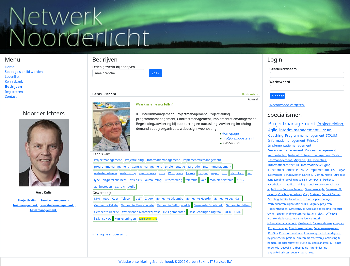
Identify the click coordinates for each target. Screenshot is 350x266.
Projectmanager (278, 228)
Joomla (190, 173)
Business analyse (318, 243)
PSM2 (303, 243)
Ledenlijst (12, 76)
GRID (237, 212)
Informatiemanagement (163, 160)
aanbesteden (103, 186)
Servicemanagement (55, 200)
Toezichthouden (278, 209)
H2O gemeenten (174, 212)
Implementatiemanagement (290, 145)
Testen (337, 155)
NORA (284, 199)
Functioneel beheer (301, 228)
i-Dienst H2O (102, 218)
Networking (275, 175)
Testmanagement (280, 160)
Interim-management (316, 155)
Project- (320, 213)
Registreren (14, 91)
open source (147, 173)
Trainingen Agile (315, 189)
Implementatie (175, 166)
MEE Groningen (125, 218)
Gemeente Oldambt (169, 198)
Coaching (276, 135)
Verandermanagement (286, 150)
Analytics (338, 223)
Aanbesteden (277, 155)
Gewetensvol (297, 209)
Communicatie (324, 175)
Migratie (194, 166)
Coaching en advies (290, 194)
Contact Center (331, 194)
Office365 (332, 213)
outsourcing (153, 180)
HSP (334, 170)
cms (162, 173)
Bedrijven (13, 86)
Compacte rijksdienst (321, 179)
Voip (306, 194)
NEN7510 (308, 175)
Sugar (341, 170)
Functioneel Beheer (281, 170)
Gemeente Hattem (238, 205)
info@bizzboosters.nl (238, 138)
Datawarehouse (322, 223)
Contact (11, 96)
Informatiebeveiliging (316, 165)
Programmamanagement (305, 135)
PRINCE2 (302, 170)
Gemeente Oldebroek (208, 205)
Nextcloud (237, 173)
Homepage (230, 133)
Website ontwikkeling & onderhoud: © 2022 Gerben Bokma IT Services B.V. (175, 261)
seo (250, 173)
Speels (281, 213)
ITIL (310, 160)
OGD (228, 212)
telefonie (191, 180)
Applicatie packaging (319, 209)
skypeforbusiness (115, 180)
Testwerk (294, 155)
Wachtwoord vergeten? (287, 105)
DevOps (273, 233)
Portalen (315, 194)
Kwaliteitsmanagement (57, 205)
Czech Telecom (122, 198)
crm (224, 173)
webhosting (128, 173)
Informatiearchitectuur (284, 165)
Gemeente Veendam (227, 198)
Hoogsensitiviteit (288, 243)
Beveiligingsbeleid (296, 179)
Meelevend (305, 223)
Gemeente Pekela (106, 205)
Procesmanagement (321, 150)
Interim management (299, 130)
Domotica (320, 160)
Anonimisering (319, 247)
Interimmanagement (217, 166)
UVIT (139, 198)
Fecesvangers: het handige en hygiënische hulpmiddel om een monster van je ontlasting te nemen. (304, 238)
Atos (106, 198)
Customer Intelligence (299, 218)
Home (9, 67)
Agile (131, 186)
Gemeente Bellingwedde (173, 205)
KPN (97, 198)
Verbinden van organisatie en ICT (288, 204)
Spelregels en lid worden (24, 71)
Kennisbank (14, 81)
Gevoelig (286, 247)
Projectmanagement (108, 160)
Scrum (326, 130)
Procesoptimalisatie (291, 233)
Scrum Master (292, 175)
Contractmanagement (147, 166)
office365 (136, 180)
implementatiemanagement (202, 160)
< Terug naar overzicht (109, 234)
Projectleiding (27, 200)
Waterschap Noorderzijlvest (141, 212)
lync (97, 180)
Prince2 (313, 140)
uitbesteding (173, 180)
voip (203, 180)
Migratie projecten (320, 204)
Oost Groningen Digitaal (205, 212)
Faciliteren (295, 199)
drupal (203, 173)
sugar (215, 173)
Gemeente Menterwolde (137, 205)
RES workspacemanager (317, 199)
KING (240, 180)
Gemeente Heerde (198, 198)
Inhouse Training (293, 189)
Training (300, 184)
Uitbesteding (300, 247)
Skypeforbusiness (279, 252)
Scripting (274, 199)
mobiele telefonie (221, 180)
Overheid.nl (275, 184)
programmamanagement (111, 166)
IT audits (289, 184)
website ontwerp (105, 173)
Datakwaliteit (276, 218)
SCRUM (120, 186)
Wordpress (175, 173)
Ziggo (149, 198)
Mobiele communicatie (300, 213)
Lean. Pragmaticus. (302, 252)
